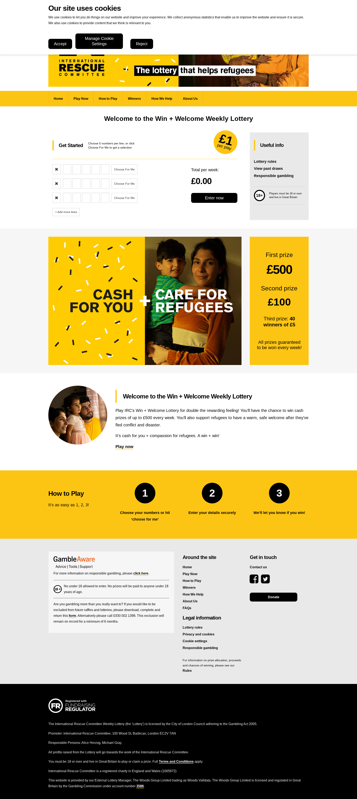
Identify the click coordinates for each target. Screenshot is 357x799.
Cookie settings (195, 641)
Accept (60, 44)
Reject (142, 44)
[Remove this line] (56, 169)
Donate (273, 597)
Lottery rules (265, 161)
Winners (134, 98)
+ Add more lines (66, 212)
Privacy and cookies (198, 634)
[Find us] (254, 579)
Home (58, 98)
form (72, 615)
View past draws (268, 168)
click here (140, 573)
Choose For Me (124, 169)
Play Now (81, 98)
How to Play (108, 98)
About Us (190, 98)
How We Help (161, 98)
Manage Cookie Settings (99, 41)
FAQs (187, 608)
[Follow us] (265, 579)
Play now (124, 446)
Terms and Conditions (176, 761)
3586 (140, 786)
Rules (187, 670)
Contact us (258, 567)
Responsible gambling (274, 176)
